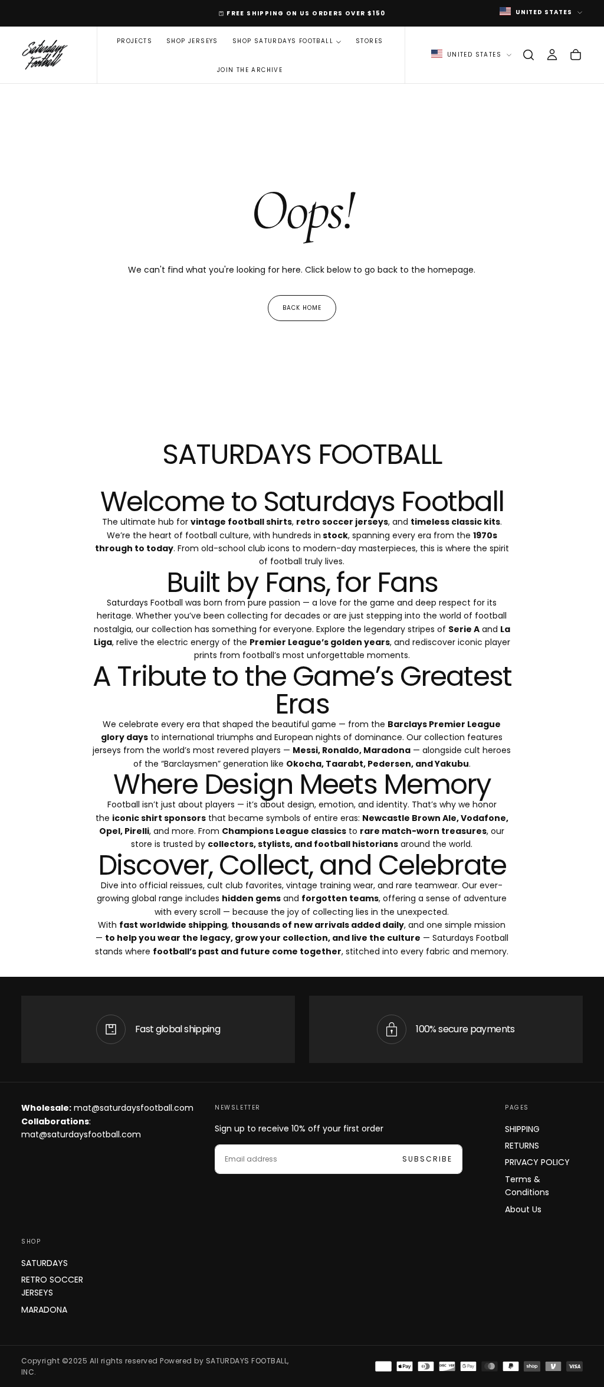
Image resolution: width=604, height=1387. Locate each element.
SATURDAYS (44, 1263)
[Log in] (552, 54)
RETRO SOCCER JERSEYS (52, 1286)
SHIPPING (522, 1129)
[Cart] (576, 54)
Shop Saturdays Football (282, 41)
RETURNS (522, 1146)
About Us (523, 1209)
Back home (302, 307)
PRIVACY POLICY (537, 1162)
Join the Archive (250, 70)
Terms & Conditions (527, 1185)
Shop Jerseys (192, 41)
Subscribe (427, 1159)
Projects (134, 41)
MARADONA (44, 1310)
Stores (369, 41)
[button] (528, 54)
